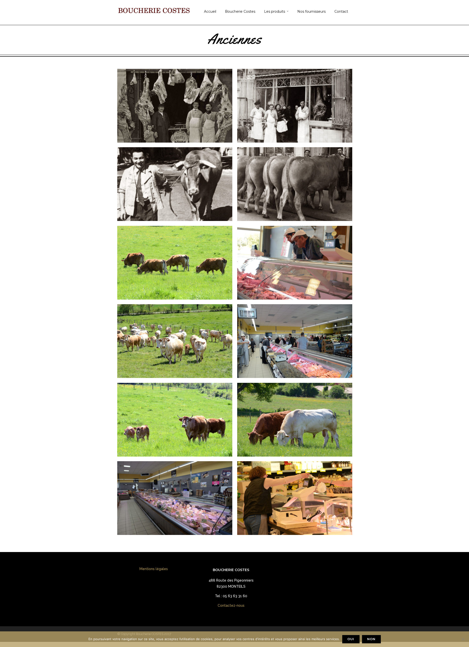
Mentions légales (153, 569)
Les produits (274, 11)
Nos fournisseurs (311, 11)
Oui (350, 639)
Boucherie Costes (240, 11)
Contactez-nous (231, 605)
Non (371, 639)
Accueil (210, 11)
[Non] (462, 639)
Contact (341, 11)
